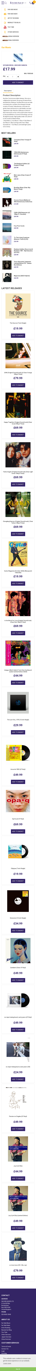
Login (3, 1351)
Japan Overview (13, 36)
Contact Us (4, 1349)
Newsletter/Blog (14, 22)
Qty (3, 76)
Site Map (4, 1353)
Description (8, 90)
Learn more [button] (7, 1363)
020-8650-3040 (6, 1314)
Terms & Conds (6, 1346)
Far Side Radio (12, 14)
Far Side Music (13, 9)
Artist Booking (13, 18)
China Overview (13, 40)
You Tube (11, 27)
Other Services (13, 32)
